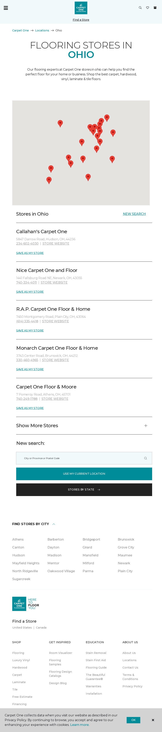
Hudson (18, 555)
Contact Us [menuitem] (130, 667)
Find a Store (81, 20)
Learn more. (79, 725)
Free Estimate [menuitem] (22, 697)
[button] (140, 8)
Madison (54, 555)
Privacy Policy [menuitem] (132, 686)
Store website (55, 243)
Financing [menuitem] (19, 704)
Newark (124, 563)
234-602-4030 (27, 243)
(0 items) (155, 7)
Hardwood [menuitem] (19, 667)
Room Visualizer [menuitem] (60, 653)
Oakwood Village (61, 571)
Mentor (53, 563)
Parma (88, 571)
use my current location (84, 473)
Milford (88, 563)
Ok (133, 720)
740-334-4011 (26, 282)
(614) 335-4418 (27, 321)
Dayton (53, 547)
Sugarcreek (21, 579)
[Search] (146, 458)
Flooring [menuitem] (18, 653)
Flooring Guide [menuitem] (96, 667)
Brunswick (126, 539)
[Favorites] (147, 8)
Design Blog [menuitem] (58, 683)
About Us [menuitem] (129, 653)
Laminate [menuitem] (19, 682)
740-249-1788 (27, 399)
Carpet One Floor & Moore (46, 387)
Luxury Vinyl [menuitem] (21, 660)
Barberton (55, 539)
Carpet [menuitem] (17, 675)
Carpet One (20, 30)
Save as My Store (30, 253)
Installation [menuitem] (94, 693)
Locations (42, 30)
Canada (41, 627)
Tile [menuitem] (15, 689)
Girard (87, 547)
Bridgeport (91, 539)
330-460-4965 (27, 360)
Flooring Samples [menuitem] (55, 662)
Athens (18, 539)
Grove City (126, 547)
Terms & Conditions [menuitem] (130, 677)
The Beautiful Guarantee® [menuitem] (95, 677)
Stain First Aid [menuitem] (96, 660)
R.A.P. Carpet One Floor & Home (53, 309)
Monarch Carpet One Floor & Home (57, 348)
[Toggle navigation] (5, 7)
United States (22, 627)
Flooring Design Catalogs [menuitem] (60, 674)
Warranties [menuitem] (93, 686)
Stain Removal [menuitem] (96, 653)
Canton (18, 547)
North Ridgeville (25, 571)
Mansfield (90, 555)
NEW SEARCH (134, 214)
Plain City (125, 571)
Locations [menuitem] (129, 660)
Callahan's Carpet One (41, 231)
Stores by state (81, 489)
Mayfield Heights (26, 563)
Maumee (125, 555)
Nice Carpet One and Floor (46, 270)
